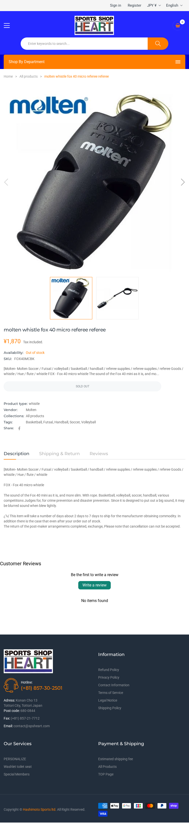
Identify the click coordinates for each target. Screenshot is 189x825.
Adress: (9, 700)
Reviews (99, 453)
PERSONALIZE (15, 759)
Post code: (12, 711)
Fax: (7, 718)
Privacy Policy (108, 677)
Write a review (94, 585)
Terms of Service (110, 693)
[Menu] (10, 25)
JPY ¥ (152, 5)
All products (35, 416)
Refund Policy (108, 670)
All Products (107, 767)
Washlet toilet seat (18, 767)
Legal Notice (107, 700)
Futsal (48, 422)
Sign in (115, 5)
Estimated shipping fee (115, 759)
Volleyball (88, 422)
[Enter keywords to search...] (158, 43)
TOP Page (105, 774)
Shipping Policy (109, 708)
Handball (61, 422)
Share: (9, 428)
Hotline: (26, 682)
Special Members (17, 774)
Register (134, 5)
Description (16, 453)
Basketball (34, 422)
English (172, 5)
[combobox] (84, 43)
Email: (8, 726)
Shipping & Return (59, 453)
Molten (31, 410)
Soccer (75, 422)
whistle (34, 404)
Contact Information (113, 685)
